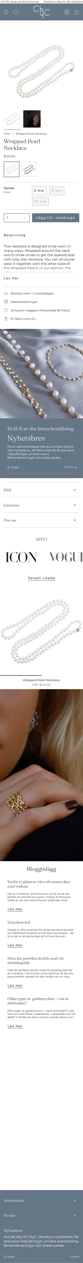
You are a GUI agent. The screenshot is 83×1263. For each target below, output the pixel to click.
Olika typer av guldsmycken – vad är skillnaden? (38, 1001)
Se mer (9, 1215)
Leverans (11, 505)
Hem (7, 133)
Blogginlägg (41, 869)
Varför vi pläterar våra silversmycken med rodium (38, 884)
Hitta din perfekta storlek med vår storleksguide (35, 960)
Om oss (10, 520)
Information (14, 1200)
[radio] (11, 169)
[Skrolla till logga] (21, 557)
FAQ (7, 490)
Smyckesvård (18, 922)
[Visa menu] (6, 12)
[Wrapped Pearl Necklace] (41, 630)
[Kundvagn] (76, 12)
